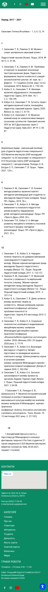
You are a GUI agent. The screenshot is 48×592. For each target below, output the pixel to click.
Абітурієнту (9, 529)
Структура (9, 525)
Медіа (7, 555)
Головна (8, 517)
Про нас (8, 521)
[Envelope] (32, 4)
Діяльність (9, 538)
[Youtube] (26, 4)
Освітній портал (12, 547)
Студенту (8, 534)
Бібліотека (9, 551)
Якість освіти (10, 542)
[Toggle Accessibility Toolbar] (42, 586)
